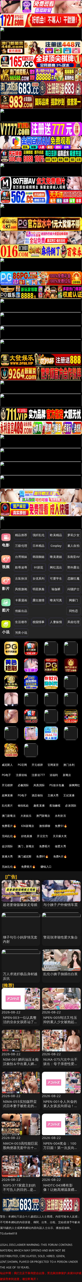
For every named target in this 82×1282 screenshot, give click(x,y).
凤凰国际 (39, 785)
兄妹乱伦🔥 (9, 867)
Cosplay (56, 546)
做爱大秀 (60, 846)
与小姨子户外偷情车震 (60, 904)
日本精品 (39, 546)
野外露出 (73, 567)
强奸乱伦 (39, 535)
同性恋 (73, 611)
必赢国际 (23, 785)
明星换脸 (39, 589)
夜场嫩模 (55, 805)
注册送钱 (21, 775)
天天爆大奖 (60, 836)
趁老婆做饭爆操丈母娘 (20, 904)
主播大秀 (53, 795)
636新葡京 (27, 826)
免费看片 (44, 846)
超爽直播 (7, 795)
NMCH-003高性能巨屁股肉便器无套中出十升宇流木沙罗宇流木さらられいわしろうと (20, 1150)
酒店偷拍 (37, 795)
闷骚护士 (73, 589)
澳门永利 (68, 765)
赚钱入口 (46, 867)
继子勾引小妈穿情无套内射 (20, 939)
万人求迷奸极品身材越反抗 (20, 976)
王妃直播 (68, 795)
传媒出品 (21, 611)
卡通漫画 (21, 600)
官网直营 (53, 765)
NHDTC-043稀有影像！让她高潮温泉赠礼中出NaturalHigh (60, 1189)
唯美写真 (56, 600)
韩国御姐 (39, 557)
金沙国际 (7, 846)
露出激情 (39, 600)
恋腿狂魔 (73, 578)
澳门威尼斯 (25, 856)
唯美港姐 (56, 557)
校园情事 (39, 622)
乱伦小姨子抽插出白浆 (60, 974)
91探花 (38, 567)
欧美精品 (56, 535)
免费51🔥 (61, 826)
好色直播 (26, 836)
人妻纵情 (56, 622)
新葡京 (67, 775)
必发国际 (70, 805)
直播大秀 (7, 856)
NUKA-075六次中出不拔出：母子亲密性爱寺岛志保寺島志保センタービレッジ (60, 1066)
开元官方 (42, 836)
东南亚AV (73, 557)
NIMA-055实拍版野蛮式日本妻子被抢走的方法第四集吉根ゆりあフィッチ (20, 1108)
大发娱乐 (26, 816)
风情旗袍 (21, 589)
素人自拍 (73, 546)
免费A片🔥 (60, 856)
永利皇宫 (60, 816)
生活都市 (21, 622)
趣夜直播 (39, 805)
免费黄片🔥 (28, 867)
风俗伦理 (73, 622)
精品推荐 (21, 535)
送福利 (54, 775)
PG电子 (6, 775)
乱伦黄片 (7, 805)
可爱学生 (56, 578)
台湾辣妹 (21, 557)
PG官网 (22, 765)
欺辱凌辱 (21, 567)
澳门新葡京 (9, 816)
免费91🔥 (42, 856)
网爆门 (73, 600)
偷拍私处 (23, 805)
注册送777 (38, 775)
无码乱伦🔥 (9, 836)
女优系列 (39, 578)
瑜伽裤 (55, 589)
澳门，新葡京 (26, 846)
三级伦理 (21, 546)
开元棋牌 (37, 765)
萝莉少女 (73, 535)
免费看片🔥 (9, 826)
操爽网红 (74, 785)
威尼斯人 (7, 765)
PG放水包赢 (56, 785)
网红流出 (56, 567)
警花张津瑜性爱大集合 (60, 937)
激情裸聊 (44, 826)
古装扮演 (21, 578)
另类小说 (21, 632)
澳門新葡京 (43, 816)
